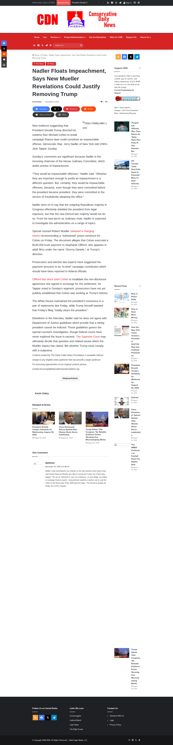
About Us (144, 37)
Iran (45, 37)
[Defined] (121, 401)
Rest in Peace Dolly (134, 296)
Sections (55, 37)
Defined (134, 397)
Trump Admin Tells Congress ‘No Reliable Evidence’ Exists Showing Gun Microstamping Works (96, 434)
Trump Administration (74, 37)
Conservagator (75, 716)
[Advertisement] (127, 237)
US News (44, 55)
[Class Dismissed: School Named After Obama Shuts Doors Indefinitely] (70, 418)
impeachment (71, 378)
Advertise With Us (117, 716)
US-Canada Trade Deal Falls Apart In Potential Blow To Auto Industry (135, 172)
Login (112, 720)
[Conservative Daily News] (78, 19)
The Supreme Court (88, 336)
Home (36, 37)
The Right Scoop (76, 729)
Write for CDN (116, 37)
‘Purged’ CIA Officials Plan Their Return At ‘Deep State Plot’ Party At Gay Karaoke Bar (136, 137)
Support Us (131, 37)
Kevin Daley (37, 102)
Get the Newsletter (97, 37)
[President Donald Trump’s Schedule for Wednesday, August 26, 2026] (43, 418)
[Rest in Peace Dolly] (121, 297)
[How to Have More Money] (121, 313)
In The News (39, 64)
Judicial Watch (75, 720)
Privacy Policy (115, 725)
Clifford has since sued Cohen (50, 279)
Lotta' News (74, 725)
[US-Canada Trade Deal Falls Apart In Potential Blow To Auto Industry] (121, 164)
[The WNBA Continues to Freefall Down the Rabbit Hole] (121, 544)
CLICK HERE (135, 82)
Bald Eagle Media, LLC (78, 740)
